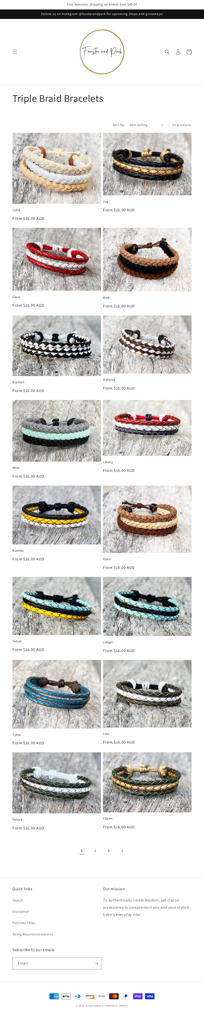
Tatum (17, 641)
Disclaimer (20, 911)
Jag (105, 202)
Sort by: (119, 125)
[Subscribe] (96, 963)
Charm (108, 819)
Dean (106, 559)
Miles (16, 468)
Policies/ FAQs (23, 922)
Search (17, 900)
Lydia (16, 210)
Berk (106, 298)
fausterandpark (95, 1005)
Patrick (17, 820)
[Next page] (122, 850)
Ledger (108, 642)
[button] (14, 51)
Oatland (109, 380)
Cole (106, 734)
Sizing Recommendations (32, 934)
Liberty (108, 462)
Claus (16, 297)
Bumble (18, 551)
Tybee (16, 735)
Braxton (18, 382)
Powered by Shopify (116, 1005)
